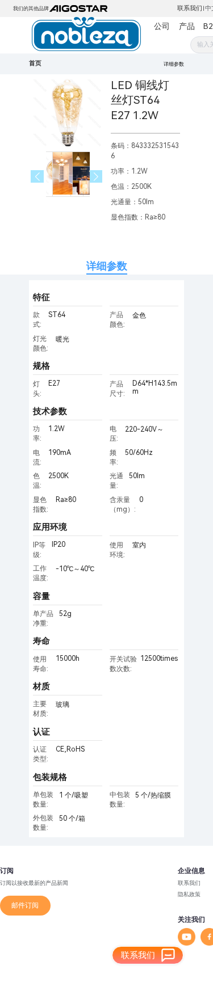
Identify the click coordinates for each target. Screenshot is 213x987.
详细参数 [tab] (106, 266)
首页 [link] (35, 63)
